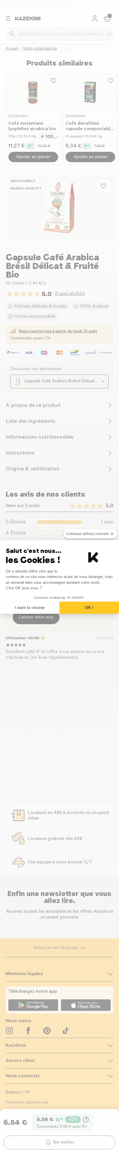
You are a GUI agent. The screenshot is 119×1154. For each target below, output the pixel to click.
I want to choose (30, 607)
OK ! (89, 607)
